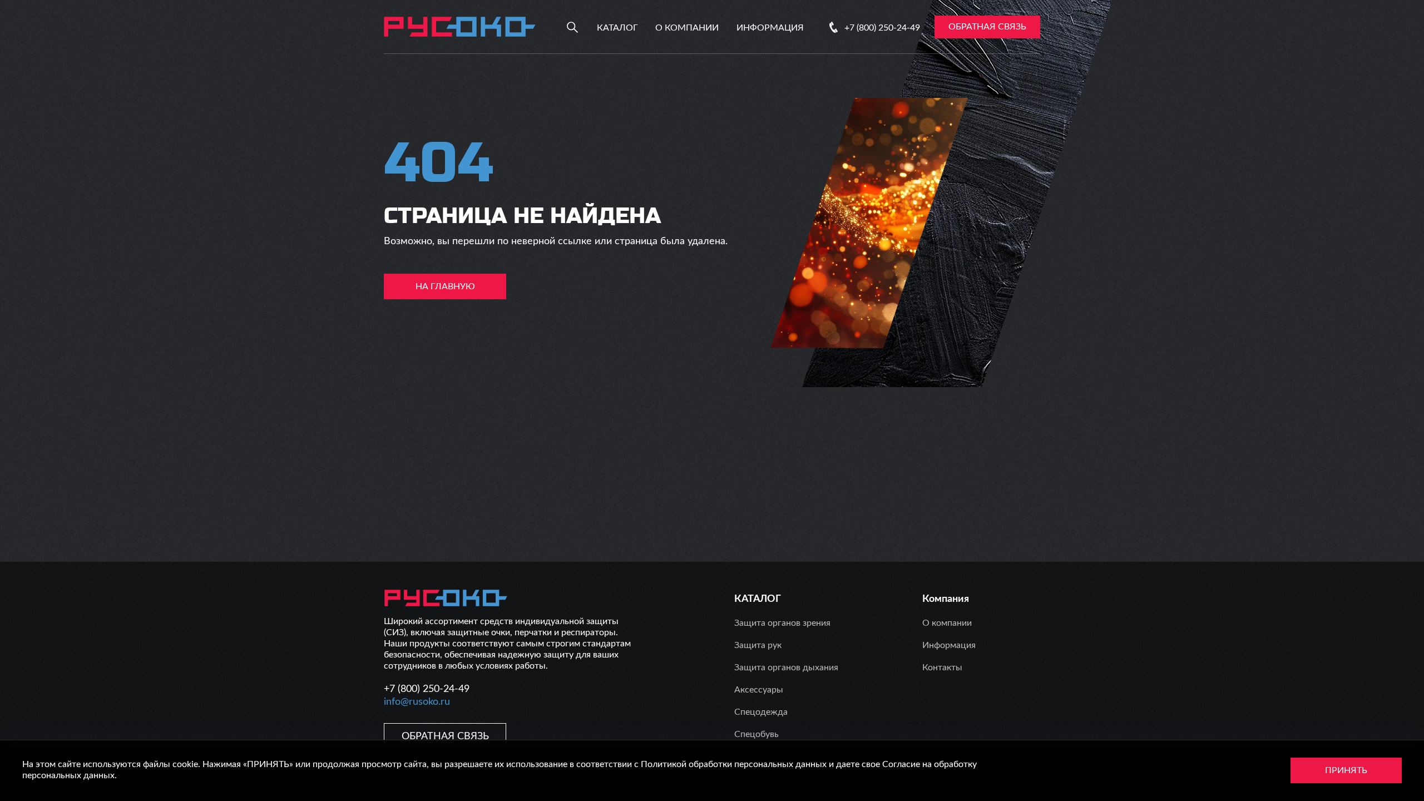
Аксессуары (758, 689)
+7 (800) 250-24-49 (882, 27)
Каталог (617, 27)
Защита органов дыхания (786, 667)
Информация (770, 27)
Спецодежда (761, 712)
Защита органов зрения (782, 623)
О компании (687, 27)
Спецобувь (756, 734)
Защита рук (758, 645)
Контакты (942, 667)
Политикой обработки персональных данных (734, 764)
